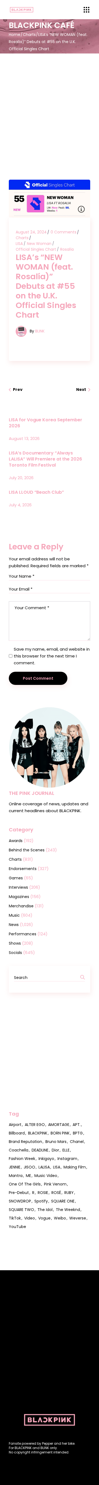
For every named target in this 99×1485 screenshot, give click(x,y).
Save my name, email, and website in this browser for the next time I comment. (52, 656)
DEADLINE (40, 1150)
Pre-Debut (19, 1192)
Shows (15, 943)
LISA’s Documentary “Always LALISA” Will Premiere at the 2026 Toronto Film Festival (45, 459)
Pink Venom (55, 1184)
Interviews (18, 887)
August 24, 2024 (31, 232)
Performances (22, 934)
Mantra (16, 1175)
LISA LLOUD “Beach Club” (36, 492)
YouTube (17, 1226)
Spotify (41, 1201)
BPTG (78, 1133)
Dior (55, 1150)
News (14, 924)
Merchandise (21, 906)
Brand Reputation (25, 1141)
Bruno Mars (56, 1141)
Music (14, 915)
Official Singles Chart (36, 249)
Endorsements (23, 868)
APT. (77, 1124)
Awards (16, 840)
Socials (15, 952)
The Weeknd (68, 1209)
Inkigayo (46, 1158)
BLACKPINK (37, 1133)
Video (29, 1218)
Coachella (18, 1150)
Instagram (67, 1158)
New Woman (39, 243)
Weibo (60, 1218)
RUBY (69, 1192)
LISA (19, 243)
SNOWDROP (20, 1201)
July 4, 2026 (20, 505)
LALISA (44, 1167)
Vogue (44, 1218)
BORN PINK (60, 1133)
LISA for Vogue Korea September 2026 (45, 423)
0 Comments (63, 232)
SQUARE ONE (63, 1201)
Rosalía (67, 249)
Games (16, 878)
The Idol (45, 1209)
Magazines (19, 896)
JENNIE (14, 1167)
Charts (29, 34)
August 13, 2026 (24, 438)
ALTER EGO (35, 1124)
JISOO (29, 1167)
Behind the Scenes (27, 850)
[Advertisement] (49, 105)
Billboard (17, 1133)
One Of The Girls (25, 1184)
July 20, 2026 (21, 478)
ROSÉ (56, 1192)
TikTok (15, 1218)
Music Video (45, 1175)
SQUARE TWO (21, 1209)
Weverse (77, 1218)
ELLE (66, 1150)
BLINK (40, 331)
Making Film (75, 1167)
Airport (15, 1124)
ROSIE (43, 1192)
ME (28, 1175)
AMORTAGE (58, 1124)
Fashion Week (22, 1158)
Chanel (77, 1141)
